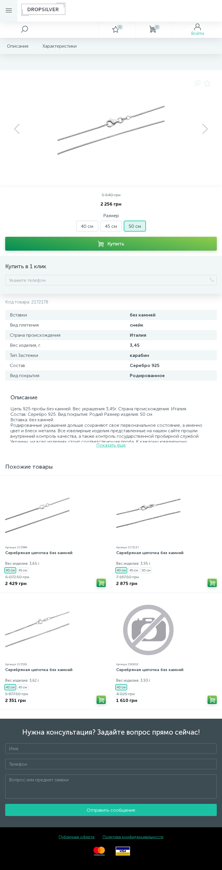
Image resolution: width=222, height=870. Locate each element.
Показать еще (111, 445)
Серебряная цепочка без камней (39, 552)
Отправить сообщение (111, 810)
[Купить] (101, 583)
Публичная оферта (77, 836)
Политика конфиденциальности (133, 836)
